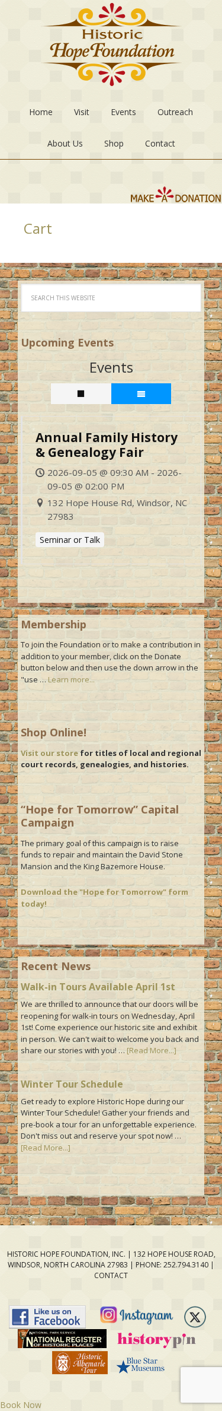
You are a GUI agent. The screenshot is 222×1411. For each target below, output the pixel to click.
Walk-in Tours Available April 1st (98, 986)
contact (111, 1275)
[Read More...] (151, 1050)
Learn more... (71, 679)
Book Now (20, 1404)
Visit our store (49, 753)
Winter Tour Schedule (72, 1084)
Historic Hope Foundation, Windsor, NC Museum (111, 48)
